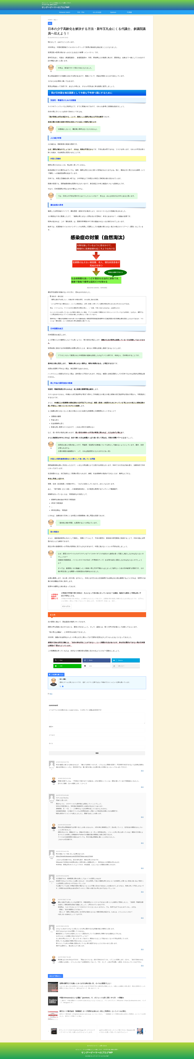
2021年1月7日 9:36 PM (62, 876)
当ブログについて (92, 1045)
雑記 (51, 694)
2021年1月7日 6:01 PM (62, 851)
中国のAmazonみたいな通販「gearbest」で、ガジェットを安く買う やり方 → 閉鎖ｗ (92, 998)
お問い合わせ (103, 1045)
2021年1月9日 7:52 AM (64, 957)
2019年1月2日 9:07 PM (62, 762)
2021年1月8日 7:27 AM (64, 899)
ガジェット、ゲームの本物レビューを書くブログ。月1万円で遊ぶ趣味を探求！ (97, 1049)
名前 (51, 726)
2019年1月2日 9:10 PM (64, 778)
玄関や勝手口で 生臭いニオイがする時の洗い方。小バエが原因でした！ (86, 983)
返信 (142, 770)
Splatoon (113, 12)
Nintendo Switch (64, 12)
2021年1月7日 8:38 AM (64, 825)
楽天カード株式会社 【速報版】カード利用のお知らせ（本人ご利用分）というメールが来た (93, 1011)
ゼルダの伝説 (97, 12)
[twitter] (61, 686)
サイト (51, 743)
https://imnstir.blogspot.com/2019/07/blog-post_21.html (74, 856)
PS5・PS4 (80, 12)
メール (51, 735)
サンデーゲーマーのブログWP (55, 7)
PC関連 (129, 12)
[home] (63, 686)
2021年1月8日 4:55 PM (62, 926)
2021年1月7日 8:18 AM (62, 795)
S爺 (54, 784)
